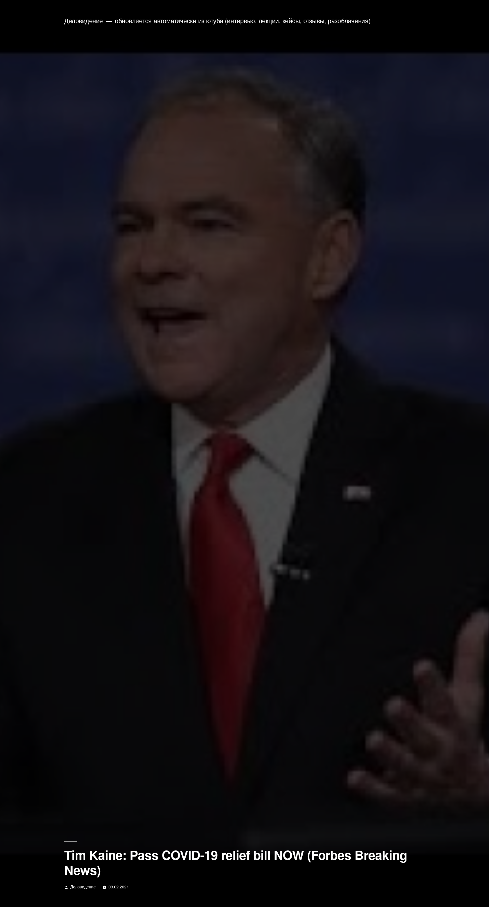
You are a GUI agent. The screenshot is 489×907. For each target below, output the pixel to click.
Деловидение (83, 20)
